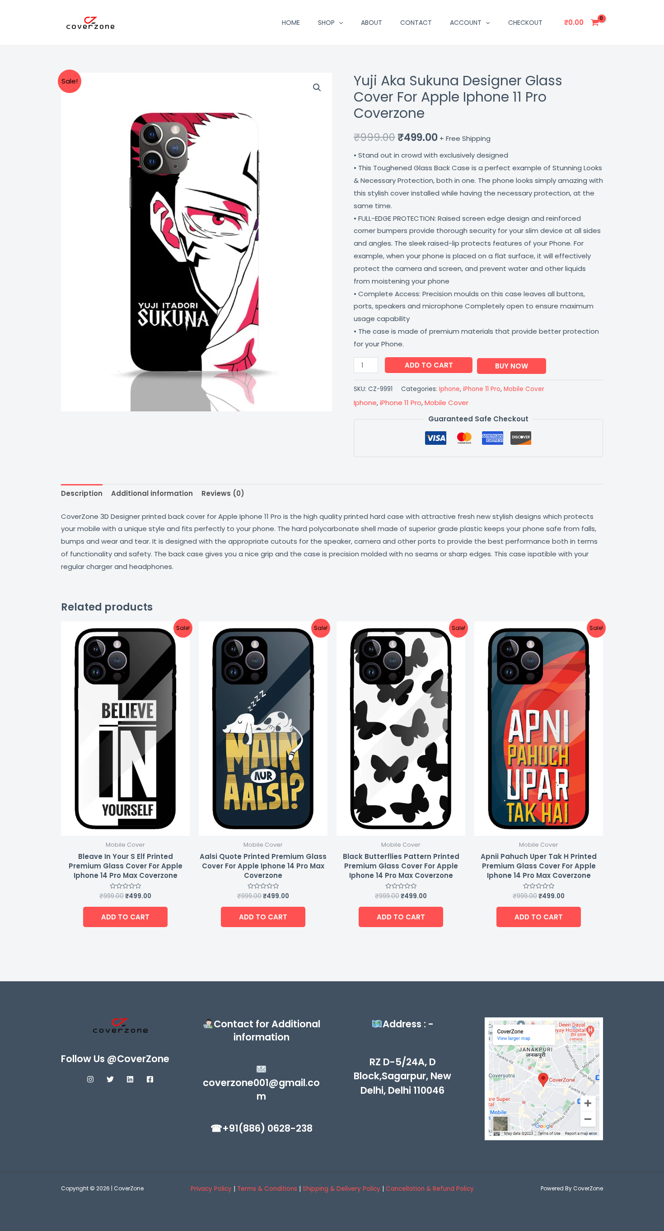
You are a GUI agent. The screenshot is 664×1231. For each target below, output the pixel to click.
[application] (339, 22)
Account (466, 22)
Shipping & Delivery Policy (341, 1188)
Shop (326, 22)
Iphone (449, 389)
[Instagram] (90, 1079)
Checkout (525, 22)
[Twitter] (110, 1079)
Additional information (152, 493)
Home (291, 22)
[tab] (82, 494)
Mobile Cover (524, 389)
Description (82, 493)
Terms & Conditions (268, 1188)
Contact (416, 22)
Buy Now (511, 366)
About (371, 22)
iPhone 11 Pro (481, 389)
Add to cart (429, 365)
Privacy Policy (211, 1188)
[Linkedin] (130, 1079)
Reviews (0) (222, 493)
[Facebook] (150, 1079)
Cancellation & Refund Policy (430, 1188)
